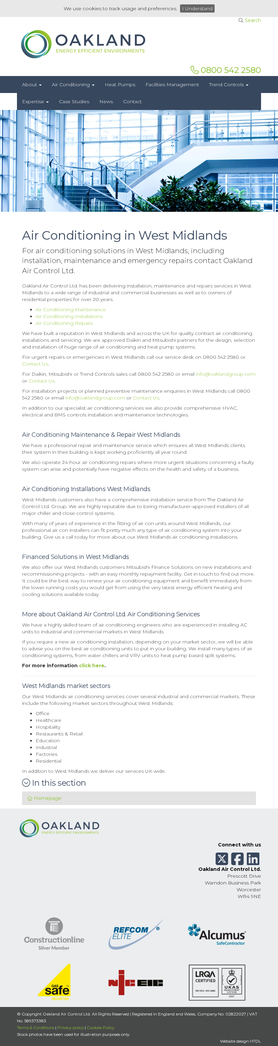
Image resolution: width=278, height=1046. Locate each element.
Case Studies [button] (74, 101)
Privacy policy (70, 1027)
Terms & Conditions (35, 1027)
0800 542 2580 (230, 70)
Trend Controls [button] (227, 84)
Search (253, 20)
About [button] (30, 84)
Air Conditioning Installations (69, 316)
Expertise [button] (33, 101)
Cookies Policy (100, 1027)
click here (91, 665)
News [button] (106, 101)
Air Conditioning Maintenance (71, 309)
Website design (234, 1041)
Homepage (47, 798)
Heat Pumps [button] (120, 84)
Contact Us (35, 364)
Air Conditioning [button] (71, 84)
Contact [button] (132, 101)
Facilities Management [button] (172, 84)
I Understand (197, 8)
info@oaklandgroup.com (226, 374)
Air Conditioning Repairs (64, 323)
